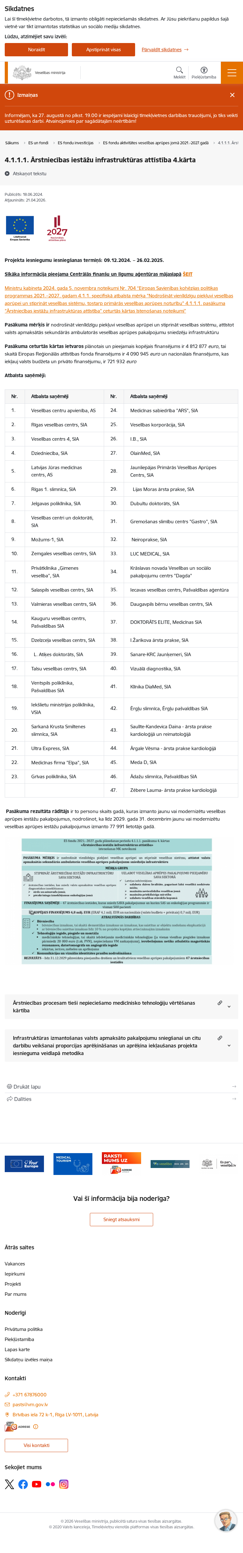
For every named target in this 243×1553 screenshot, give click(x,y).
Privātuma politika (24, 1329)
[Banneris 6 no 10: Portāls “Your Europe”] (24, 1163)
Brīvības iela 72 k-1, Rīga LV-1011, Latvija (55, 1415)
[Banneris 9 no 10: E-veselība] (170, 1163)
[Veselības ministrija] (39, 72)
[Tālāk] (231, 1164)
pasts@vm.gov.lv (30, 1404)
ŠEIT (187, 274)
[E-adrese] (17, 1426)
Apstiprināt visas (103, 50)
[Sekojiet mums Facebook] (23, 1484)
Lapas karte (17, 1349)
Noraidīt (36, 50)
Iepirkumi (15, 1274)
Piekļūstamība (19, 1339)
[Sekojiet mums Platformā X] (9, 1484)
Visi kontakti (36, 1445)
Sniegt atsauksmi (121, 1219)
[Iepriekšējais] (12, 1164)
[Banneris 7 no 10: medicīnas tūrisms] (73, 1163)
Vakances (15, 1264)
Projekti (13, 1284)
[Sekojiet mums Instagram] (64, 1484)
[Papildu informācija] (35, 1426)
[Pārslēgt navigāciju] (232, 73)
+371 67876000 (30, 1395)
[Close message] (232, 95)
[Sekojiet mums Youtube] (36, 1484)
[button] (219, 1003)
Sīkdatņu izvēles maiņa (29, 1360)
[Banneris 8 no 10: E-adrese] (121, 1163)
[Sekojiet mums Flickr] (50, 1484)
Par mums (16, 1294)
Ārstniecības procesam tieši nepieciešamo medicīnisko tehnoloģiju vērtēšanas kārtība (104, 1007)
